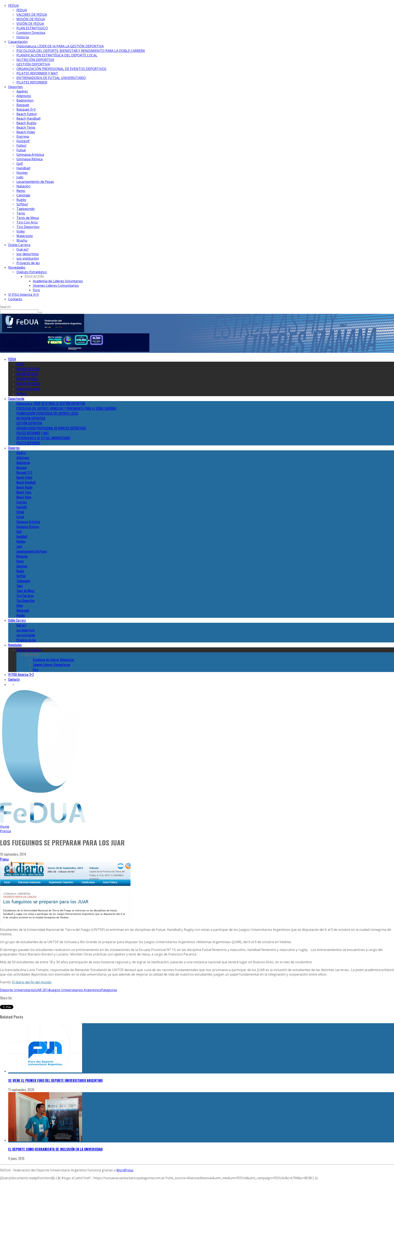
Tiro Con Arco (27, 222)
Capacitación (18, 41)
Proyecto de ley (28, 263)
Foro (36, 290)
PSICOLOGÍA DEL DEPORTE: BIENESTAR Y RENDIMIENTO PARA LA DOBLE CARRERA (80, 50)
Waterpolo (24, 236)
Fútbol (21, 145)
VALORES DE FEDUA (31, 14)
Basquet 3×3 (26, 109)
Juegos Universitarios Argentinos (75, 990)
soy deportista (27, 254)
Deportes (15, 87)
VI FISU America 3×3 (23, 294)
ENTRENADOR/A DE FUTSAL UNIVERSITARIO (51, 78)
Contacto (15, 299)
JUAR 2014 (42, 990)
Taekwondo (25, 208)
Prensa (4, 859)
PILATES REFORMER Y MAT (37, 73)
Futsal (21, 150)
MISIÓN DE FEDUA (30, 19)
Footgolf (23, 141)
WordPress (124, 1170)
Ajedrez (22, 91)
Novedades (16, 267)
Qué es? (22, 249)
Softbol (22, 204)
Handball (23, 168)
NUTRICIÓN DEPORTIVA (35, 59)
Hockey (22, 172)
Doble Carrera (19, 245)
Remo (20, 190)
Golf (19, 163)
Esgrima (22, 136)
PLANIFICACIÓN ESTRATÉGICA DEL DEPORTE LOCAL (56, 55)
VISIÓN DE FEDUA (30, 23)
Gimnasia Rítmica (29, 159)
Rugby (21, 199)
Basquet (22, 105)
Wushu (21, 240)
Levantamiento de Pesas (35, 181)
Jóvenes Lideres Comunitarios (56, 285)
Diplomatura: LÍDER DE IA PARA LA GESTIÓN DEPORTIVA (60, 46)
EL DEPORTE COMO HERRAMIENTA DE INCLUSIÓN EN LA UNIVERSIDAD (55, 1149)
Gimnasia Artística (30, 154)
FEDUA (13, 5)
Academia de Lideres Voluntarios (58, 281)
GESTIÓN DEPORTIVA (33, 64)
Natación (23, 186)
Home (4, 826)
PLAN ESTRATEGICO (32, 28)
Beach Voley (25, 132)
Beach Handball (28, 118)
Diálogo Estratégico (31, 272)
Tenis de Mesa (27, 218)
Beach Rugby (26, 123)
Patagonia (109, 990)
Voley (20, 231)
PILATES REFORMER (31, 82)
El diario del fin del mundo (32, 982)
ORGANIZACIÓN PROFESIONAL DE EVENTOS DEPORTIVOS (61, 69)
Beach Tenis (25, 127)
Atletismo (23, 96)
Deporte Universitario (17, 990)
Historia (22, 37)
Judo (19, 177)
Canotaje (23, 195)
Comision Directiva (30, 32)
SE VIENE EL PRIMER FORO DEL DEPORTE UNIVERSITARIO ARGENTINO (55, 1080)
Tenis (20, 213)
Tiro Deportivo (27, 227)
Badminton (24, 100)
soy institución (27, 258)
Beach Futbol (26, 114)
